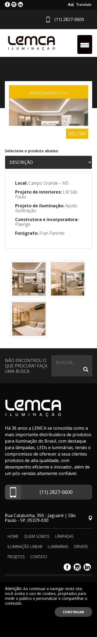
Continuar (73, 612)
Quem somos (37, 536)
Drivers (81, 546)
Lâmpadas (64, 536)
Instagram (77, 567)
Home (13, 536)
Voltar (77, 134)
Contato (38, 556)
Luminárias (58, 546)
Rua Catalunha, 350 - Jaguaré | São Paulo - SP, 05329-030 (40, 517)
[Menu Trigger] (84, 44)
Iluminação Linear (25, 546)
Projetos (16, 556)
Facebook (67, 567)
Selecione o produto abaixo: (32, 151)
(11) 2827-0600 (69, 19)
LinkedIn (87, 567)
